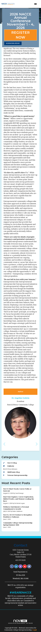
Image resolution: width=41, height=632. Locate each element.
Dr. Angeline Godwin (20, 398)
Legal (34, 630)
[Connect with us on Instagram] (20, 566)
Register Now (20, 34)
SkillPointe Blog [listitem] (13, 472)
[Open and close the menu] (27, 4)
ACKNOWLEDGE (13, 43)
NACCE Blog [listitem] (12, 463)
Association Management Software (20, 623)
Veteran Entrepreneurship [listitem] (17, 475)
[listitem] (20, 491)
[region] (36, 444)
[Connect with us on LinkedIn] (16, 566)
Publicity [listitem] (10, 466)
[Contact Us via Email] (29, 566)
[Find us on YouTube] (25, 566)
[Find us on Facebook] (12, 566)
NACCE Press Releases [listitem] (10, 469)
